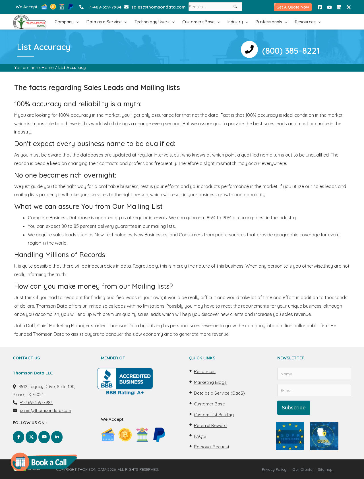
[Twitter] (348, 7)
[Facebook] (319, 7)
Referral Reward (210, 425)
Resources (205, 371)
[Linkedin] (339, 7)
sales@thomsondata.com (158, 7)
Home (48, 67)
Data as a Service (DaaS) (219, 393)
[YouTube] (329, 7)
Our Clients (302, 469)
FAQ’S (200, 436)
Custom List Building (214, 414)
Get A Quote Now (292, 7)
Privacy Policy (274, 469)
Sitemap (325, 469)
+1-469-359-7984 (104, 7)
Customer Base (209, 404)
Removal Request (211, 446)
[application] (76, 21)
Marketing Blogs (210, 382)
